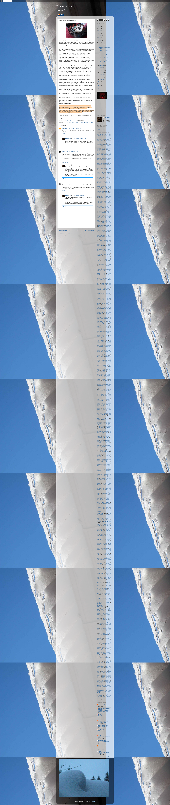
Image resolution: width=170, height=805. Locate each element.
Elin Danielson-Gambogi (101, 236)
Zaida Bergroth (106, 697)
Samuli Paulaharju (104, 590)
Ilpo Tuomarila (100, 330)
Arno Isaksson (105, 182)
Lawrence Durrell (100, 431)
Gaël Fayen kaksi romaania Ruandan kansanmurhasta (103, 711)
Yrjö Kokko (100, 695)
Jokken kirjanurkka (102, 745)
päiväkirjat (99, 558)
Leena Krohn (104, 432)
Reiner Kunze (103, 572)
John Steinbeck (107, 359)
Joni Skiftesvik (104, 360)
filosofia (104, 266)
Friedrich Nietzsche (101, 273)
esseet (110, 260)
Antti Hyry (108, 172)
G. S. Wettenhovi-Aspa (106, 274)
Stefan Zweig (105, 619)
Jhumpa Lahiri (99, 355)
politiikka (99, 554)
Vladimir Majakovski (100, 681)
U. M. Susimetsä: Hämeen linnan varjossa (103, 742)
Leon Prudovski (107, 441)
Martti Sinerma (108, 473)
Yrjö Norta (106, 695)
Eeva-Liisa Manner (101, 231)
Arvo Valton (100, 188)
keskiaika (108, 396)
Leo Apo (102, 440)
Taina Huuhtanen (104, 627)
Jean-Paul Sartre (100, 351)
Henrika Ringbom (107, 314)
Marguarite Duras (107, 456)
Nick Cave (100, 507)
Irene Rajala (104, 335)
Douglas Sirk (109, 222)
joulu (107, 364)
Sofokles (104, 614)
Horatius (108, 321)
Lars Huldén (99, 423)
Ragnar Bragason (106, 558)
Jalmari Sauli (107, 346)
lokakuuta (101, 63)
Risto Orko (109, 577)
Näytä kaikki (109, 756)
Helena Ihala (99, 307)
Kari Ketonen (100, 389)
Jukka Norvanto (99, 375)
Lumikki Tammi (100, 450)
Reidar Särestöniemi (100, 569)
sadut (98, 588)
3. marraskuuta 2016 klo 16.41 (79, 138)
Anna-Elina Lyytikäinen (104, 163)
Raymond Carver (107, 567)
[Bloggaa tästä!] (79, 120)
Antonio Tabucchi (105, 171)
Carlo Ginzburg (99, 202)
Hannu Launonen (100, 294)
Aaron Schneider (107, 138)
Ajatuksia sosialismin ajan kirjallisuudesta (104, 53)
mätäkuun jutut (105, 502)
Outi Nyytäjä (109, 526)
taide (98, 627)
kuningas (104, 415)
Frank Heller (109, 269)
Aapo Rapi (105, 135)
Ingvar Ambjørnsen (108, 332)
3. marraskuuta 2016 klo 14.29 (74, 128)
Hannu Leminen (107, 294)
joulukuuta (101, 44)
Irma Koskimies (99, 337)
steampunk (99, 619)
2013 (99, 85)
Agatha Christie (107, 140)
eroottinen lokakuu (105, 256)
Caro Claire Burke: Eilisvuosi (103, 716)
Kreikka (103, 414)
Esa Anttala (103, 258)
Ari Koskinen (104, 176)
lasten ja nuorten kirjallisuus (77, 122)
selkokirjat (104, 598)
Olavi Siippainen (104, 517)
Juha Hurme (99, 366)
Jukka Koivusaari (100, 374)
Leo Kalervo (107, 440)
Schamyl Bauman (107, 593)
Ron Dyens (109, 582)
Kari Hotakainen (108, 388)
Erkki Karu (102, 253)
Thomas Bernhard (100, 638)
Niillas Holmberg (105, 507)
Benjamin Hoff (103, 196)
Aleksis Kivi (108, 149)
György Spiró (99, 288)
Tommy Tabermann (105, 644)
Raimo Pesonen (99, 563)
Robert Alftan (109, 579)
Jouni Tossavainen (104, 365)
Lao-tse (102, 422)
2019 (99, 37)
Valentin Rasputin (101, 660)
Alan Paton (104, 145)
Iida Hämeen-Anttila (105, 325)
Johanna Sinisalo (108, 356)
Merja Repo (104, 485)
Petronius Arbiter (107, 545)
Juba (109, 365)
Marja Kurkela (104, 460)
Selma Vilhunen (103, 599)
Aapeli (109, 134)
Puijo (107, 555)
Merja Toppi (109, 485)
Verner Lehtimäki (103, 671)
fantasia (100, 265)
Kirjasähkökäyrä (102, 704)
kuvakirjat (98, 419)
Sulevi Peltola (109, 620)
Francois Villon (103, 269)
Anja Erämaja (103, 159)
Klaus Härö (104, 408)
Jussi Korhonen (105, 379)
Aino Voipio (109, 143)
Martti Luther (102, 473)
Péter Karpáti (103, 544)
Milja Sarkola (104, 493)
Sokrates (108, 614)
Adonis (98, 140)
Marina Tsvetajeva (104, 459)
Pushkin (108, 557)
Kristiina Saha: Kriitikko (102, 726)
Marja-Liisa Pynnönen (106, 461)
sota (98, 618)
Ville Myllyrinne (104, 676)
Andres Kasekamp (104, 158)
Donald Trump (103, 222)
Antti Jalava (99, 173)
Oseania (98, 524)
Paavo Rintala (108, 530)
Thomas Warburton (107, 639)
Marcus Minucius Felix (106, 455)
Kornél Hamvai (99, 413)
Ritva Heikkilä (100, 578)
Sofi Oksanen (105, 613)
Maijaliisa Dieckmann (106, 454)
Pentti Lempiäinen (107, 540)
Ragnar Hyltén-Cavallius (101, 559)
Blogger (93, 801)
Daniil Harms (104, 216)
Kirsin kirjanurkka (102, 740)
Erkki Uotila (106, 254)
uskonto (109, 656)
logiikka (98, 446)
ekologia (102, 235)
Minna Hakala (104, 494)
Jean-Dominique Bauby (106, 350)
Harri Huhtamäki (108, 298)
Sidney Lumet (104, 608)
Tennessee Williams (104, 634)
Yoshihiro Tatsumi (107, 692)
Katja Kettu (105, 393)
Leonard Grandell (100, 442)
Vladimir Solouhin (101, 682)
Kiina (98, 399)
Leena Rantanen (104, 433)
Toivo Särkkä (107, 643)
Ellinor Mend (106, 240)
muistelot (99, 501)
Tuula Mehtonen (104, 648)
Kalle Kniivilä (108, 384)
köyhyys (98, 422)
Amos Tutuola (104, 153)
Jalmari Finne (100, 346)
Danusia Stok (100, 217)
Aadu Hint (104, 134)
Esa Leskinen (99, 259)
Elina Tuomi (106, 237)
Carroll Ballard (103, 203)
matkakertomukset (101, 476)
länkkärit (106, 450)
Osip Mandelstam (104, 524)
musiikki (107, 501)
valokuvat (107, 662)
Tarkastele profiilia (101, 129)
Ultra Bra (102, 652)
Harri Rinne (108, 299)
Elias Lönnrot (107, 235)
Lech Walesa (106, 431)
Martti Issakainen (107, 470)
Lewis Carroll (107, 442)
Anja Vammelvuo (105, 160)
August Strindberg (100, 191)
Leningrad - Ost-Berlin (88, 122)
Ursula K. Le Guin (103, 656)
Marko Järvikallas (107, 466)
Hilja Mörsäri (106, 319)
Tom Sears (99, 644)
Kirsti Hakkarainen (106, 405)
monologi (108, 498)
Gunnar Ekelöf (104, 284)
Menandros (99, 485)
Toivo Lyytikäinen (101, 643)
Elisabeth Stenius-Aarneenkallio (106, 239)
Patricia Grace (105, 533)
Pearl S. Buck (100, 535)
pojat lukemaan (105, 553)
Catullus (108, 203)
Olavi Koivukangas (105, 515)
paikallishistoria (101, 531)
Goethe (110, 280)
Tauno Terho (99, 630)
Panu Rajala (99, 533)
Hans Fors (103, 298)
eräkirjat (98, 258)
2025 (99, 26)
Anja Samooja (99, 160)
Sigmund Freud (103, 609)
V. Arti (104, 658)
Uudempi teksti (63, 230)
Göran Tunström (107, 288)
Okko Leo (98, 515)
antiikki (109, 168)
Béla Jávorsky (107, 193)
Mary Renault (100, 474)
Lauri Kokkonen (108, 428)
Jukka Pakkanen (107, 375)
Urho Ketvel (104, 653)
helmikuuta (101, 77)
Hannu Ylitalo (106, 297)
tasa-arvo (100, 629)
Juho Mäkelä (109, 371)
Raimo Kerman (107, 562)
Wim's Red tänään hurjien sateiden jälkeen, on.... (103, 722)
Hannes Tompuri (101, 293)
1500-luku (99, 134)
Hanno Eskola (108, 293)
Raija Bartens (108, 559)
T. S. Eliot (100, 625)
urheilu (98, 653)
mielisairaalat (107, 487)
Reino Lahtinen (108, 572)
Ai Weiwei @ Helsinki (103, 50)
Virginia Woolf (99, 678)
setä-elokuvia (106, 602)
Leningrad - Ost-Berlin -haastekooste (104, 58)
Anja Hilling (108, 159)
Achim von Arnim (100, 139)
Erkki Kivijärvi (108, 253)
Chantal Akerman (107, 206)
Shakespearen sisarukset (101, 606)
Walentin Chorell (100, 685)
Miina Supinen (105, 490)
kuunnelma (105, 418)
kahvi (104, 384)
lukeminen (104, 449)
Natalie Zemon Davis (106, 504)
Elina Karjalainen (108, 236)
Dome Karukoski (104, 221)
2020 (99, 35)
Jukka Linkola (107, 374)
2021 (99, 33)
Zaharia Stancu (99, 697)
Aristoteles (108, 177)
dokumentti (98, 221)
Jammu (104, 347)
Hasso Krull (105, 302)
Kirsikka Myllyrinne (106, 404)
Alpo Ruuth (99, 153)
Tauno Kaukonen (107, 629)
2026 (99, 25)
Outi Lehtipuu (103, 526)
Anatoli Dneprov (104, 154)
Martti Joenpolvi (100, 471)
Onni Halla (103, 523)
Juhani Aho (105, 369)
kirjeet (109, 400)
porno (105, 554)
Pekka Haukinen (107, 535)
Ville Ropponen (101, 677)
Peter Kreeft (109, 544)
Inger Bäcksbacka (108, 331)
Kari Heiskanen (101, 388)
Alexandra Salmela (100, 150)
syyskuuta (101, 65)
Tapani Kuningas (103, 628)
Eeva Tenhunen (108, 230)
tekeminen (108, 633)
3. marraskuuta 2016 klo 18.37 (71, 151)
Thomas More (99, 639)
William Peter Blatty (104, 687)
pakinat (108, 531)
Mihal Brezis (105, 489)
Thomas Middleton (107, 638)
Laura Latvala (100, 427)
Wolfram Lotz (100, 691)
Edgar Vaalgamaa (101, 225)
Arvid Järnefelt (104, 187)
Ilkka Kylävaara (105, 327)
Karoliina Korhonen (104, 390)
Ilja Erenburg (105, 326)
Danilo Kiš (109, 216)
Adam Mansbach (107, 139)
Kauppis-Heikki (103, 394)
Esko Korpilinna (104, 260)
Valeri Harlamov (99, 661)
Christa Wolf (109, 210)
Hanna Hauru (108, 290)
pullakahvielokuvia (101, 557)
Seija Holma (99, 597)
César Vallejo (99, 206)
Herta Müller (106, 318)
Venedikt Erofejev (105, 670)
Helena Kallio (105, 307)
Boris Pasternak (100, 198)
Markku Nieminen (100, 466)
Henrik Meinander (100, 314)
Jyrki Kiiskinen (102, 381)
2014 (99, 83)
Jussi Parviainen (105, 380)
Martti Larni (106, 471)
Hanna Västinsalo (101, 292)
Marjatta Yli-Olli (99, 464)
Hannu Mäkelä (100, 295)
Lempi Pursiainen (106, 436)
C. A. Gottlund (99, 201)
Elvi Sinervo (105, 244)
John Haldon (100, 359)
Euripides (109, 263)
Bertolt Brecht (108, 196)
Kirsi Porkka (104, 403)
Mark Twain (99, 465)
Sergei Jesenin (99, 602)
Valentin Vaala (107, 660)
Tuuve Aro (103, 649)
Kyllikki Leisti (104, 419)
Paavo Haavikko (100, 530)
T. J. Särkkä (109, 624)
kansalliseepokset (100, 386)
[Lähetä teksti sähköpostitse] (76, 120)
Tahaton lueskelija (65, 6)
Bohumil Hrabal (107, 197)
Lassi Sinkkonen (107, 423)
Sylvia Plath (104, 624)
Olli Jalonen (104, 519)
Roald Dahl (98, 579)
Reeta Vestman (107, 568)
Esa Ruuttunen (105, 259)
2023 (99, 30)
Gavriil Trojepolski (67, 122)
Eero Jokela (106, 227)
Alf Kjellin (106, 150)
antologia (102, 169)
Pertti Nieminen (105, 543)
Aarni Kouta (104, 136)
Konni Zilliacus (108, 409)
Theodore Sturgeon (106, 637)
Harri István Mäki (101, 299)
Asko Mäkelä (106, 188)
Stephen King (103, 620)
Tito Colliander (104, 642)
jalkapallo (109, 345)
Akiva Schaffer (100, 144)
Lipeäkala (108, 445)
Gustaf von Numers (106, 287)
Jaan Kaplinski (107, 342)
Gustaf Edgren (104, 285)
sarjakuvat (99, 593)
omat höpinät (107, 521)
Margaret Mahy (99, 456)
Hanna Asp (102, 290)
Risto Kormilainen (103, 577)
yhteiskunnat (99, 692)
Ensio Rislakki (107, 249)
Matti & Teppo (102, 478)
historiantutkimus (101, 321)
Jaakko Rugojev (101, 342)
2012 (99, 87)
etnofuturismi (100, 261)
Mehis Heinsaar (106, 484)
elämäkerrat (108, 245)
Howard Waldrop (100, 322)
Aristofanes (102, 177)
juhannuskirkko (102, 371)
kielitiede (103, 398)
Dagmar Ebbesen (107, 215)
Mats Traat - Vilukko (102, 731)
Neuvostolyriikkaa (100, 506)
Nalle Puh (98, 503)
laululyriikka (101, 426)
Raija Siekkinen (100, 560)
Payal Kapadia (109, 534)
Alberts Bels (103, 148)
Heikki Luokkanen (105, 303)
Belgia (98, 195)
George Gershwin (103, 278)
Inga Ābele (102, 331)
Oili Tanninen (108, 514)
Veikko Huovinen (100, 667)
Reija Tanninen (107, 569)
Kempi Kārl (109, 394)
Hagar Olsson (105, 289)
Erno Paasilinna (105, 255)
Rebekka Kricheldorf (100, 568)
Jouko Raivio (102, 364)
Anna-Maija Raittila (107, 164)
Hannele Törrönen (108, 292)
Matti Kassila (106, 479)
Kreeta (105, 413)
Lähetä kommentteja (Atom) (67, 233)
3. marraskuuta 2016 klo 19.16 (79, 165)
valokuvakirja (100, 662)
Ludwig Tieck (104, 447)
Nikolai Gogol (104, 508)
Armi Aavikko (99, 182)
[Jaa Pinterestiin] (83, 120)
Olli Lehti (108, 519)
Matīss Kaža (106, 475)
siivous (109, 609)
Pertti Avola (99, 543)
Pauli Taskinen (103, 534)
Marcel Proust (99, 455)
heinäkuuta (101, 69)
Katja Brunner (99, 393)
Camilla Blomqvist (107, 201)
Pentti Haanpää (107, 539)
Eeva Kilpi (103, 230)
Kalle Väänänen (107, 385)
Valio (110, 661)
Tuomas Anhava (104, 647)
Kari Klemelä (106, 389)
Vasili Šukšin (104, 665)
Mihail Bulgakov (105, 488)
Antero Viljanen (103, 168)
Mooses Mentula (100, 499)
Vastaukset (65, 135)
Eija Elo (107, 231)
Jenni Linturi (106, 351)
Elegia (63, 151)
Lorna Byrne (104, 446)
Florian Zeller (105, 268)
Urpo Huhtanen (105, 654)
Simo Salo (105, 610)
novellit (99, 511)
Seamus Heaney (105, 594)
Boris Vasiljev (107, 198)
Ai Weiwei (99, 141)
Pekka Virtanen (100, 539)
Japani (106, 349)
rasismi (105, 564)
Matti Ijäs (108, 478)
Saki (109, 588)
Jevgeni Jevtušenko (106, 354)
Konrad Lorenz (102, 410)
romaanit (100, 582)
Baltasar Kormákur (101, 193)
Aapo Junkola (99, 135)
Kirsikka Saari (99, 405)
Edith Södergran (108, 225)
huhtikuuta (101, 74)
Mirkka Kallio (103, 497)
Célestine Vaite (107, 205)
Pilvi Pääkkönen (104, 549)
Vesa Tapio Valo (101, 672)
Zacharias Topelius (106, 696)
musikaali (98, 502)
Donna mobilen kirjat (103, 725)
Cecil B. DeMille (100, 205)
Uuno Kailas (107, 657)
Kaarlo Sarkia (99, 384)
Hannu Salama (99, 297)
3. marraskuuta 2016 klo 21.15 (72, 183)
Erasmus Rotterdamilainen (102, 250)
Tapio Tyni (109, 628)
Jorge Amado (104, 361)
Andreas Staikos (105, 155)
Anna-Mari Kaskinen (108, 165)
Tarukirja (100, 751)
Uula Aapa (101, 657)
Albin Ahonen (109, 148)
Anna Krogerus (105, 162)
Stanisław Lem (106, 618)
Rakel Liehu (99, 564)
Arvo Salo (109, 187)
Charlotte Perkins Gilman (101, 210)
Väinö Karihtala (108, 682)
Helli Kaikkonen (105, 309)
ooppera (108, 523)
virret (98, 680)
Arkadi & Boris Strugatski (105, 179)
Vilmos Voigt (108, 677)
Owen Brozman (99, 529)
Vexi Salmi (108, 672)
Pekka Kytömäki (100, 538)
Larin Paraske (107, 422)
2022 (99, 32)
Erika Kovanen (104, 251)
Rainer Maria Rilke (107, 563)
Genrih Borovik (107, 275)
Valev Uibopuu (106, 661)
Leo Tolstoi (99, 441)
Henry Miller (99, 317)
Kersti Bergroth (107, 395)
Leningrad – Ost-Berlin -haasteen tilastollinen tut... (105, 55)
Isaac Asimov (107, 337)
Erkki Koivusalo (100, 254)
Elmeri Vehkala (106, 241)
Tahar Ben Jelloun (107, 625)
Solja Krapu (99, 615)
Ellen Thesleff (100, 240)
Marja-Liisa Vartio (100, 463)
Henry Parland (105, 317)
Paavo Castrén (107, 529)
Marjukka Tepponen (106, 464)
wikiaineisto (99, 686)
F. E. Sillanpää (108, 264)
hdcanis (64, 183)
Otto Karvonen (105, 525)
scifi (98, 594)
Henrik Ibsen (107, 313)
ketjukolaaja (68, 138)
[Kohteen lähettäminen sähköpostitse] (78, 120)
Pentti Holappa (99, 540)
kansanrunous (108, 386)
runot (98, 585)
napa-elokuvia (104, 503)
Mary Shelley (106, 474)
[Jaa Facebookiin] (82, 120)
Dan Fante (98, 216)
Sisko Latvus (99, 613)
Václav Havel (109, 658)
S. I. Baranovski (107, 585)
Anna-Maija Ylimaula (100, 165)
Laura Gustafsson (108, 426)
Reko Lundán (101, 573)
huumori (105, 323)
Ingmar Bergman (101, 332)
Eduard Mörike (101, 226)
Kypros (103, 420)
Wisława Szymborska (100, 690)
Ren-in (107, 573)
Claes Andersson (102, 212)
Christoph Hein (108, 211)
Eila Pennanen (105, 232)
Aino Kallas (104, 143)
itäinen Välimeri (104, 340)
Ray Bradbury (100, 567)
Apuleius (99, 176)
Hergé (102, 318)
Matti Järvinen (99, 479)
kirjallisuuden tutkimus (101, 400)
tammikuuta (102, 79)
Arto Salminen (104, 186)
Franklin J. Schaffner (102, 270)
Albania (108, 145)
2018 (99, 39)
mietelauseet (99, 488)
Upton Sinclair (108, 652)
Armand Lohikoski (100, 181)
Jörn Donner (108, 381)
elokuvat (99, 243)
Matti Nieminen (104, 480)
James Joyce (99, 347)
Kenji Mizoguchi (101, 395)
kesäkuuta (101, 70)
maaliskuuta (102, 76)
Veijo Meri (108, 666)
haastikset (99, 289)
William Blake (105, 686)
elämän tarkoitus (100, 246)
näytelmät (100, 513)
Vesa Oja (109, 671)
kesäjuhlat (98, 398)
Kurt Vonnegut (101, 417)
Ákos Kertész (106, 144)
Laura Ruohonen (108, 427)
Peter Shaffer (100, 545)
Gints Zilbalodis (104, 280)
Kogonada (103, 409)
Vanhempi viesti (89, 230)
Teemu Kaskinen (102, 633)
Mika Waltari (105, 492)
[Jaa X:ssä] (80, 120)
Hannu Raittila (107, 295)
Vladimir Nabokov (108, 681)
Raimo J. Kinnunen (100, 562)
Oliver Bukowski (105, 518)
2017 (99, 40)
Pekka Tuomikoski (107, 538)
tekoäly (98, 634)
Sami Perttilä (105, 589)
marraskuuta (102, 45)
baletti (110, 192)
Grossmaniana (104, 283)
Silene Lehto (99, 610)
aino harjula (64, 128)
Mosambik (107, 499)
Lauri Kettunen (101, 428)
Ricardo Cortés (104, 574)
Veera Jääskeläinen (101, 666)
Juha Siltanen (99, 369)
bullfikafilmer (107, 200)
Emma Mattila (109, 246)
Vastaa (63, 133)
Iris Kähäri (104, 336)
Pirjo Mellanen (104, 550)
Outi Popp (100, 528)
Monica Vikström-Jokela (101, 498)
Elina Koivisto (100, 237)
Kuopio (110, 415)
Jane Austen (109, 347)
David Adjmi (106, 217)
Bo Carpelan (100, 197)
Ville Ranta (109, 676)
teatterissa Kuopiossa (106, 632)
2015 (99, 81)
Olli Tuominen (99, 521)
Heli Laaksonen (105, 308)
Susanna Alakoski (103, 623)
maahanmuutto (105, 451)
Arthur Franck (103, 183)
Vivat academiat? (105, 680)
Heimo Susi (105, 304)
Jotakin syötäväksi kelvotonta (102, 730)
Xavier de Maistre (107, 691)
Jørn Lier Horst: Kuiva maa (103, 705)
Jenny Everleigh (105, 352)
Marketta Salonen (107, 465)
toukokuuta (101, 72)
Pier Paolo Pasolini (105, 548)
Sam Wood (99, 589)
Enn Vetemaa (99, 249)
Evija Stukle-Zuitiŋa (101, 264)
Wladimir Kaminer (108, 690)
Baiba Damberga (105, 192)
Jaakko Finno (103, 341)
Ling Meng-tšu (103, 445)
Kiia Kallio (108, 398)
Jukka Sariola (99, 376)
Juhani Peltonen (104, 370)
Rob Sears (104, 579)
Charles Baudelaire (100, 207)
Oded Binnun (102, 514)
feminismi (105, 265)
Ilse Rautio (106, 330)
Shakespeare (99, 603)
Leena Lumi (101, 720)
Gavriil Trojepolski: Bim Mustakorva (104, 61)
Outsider (104, 528)
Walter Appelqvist (107, 685)
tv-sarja (108, 649)
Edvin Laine (100, 227)
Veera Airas (109, 665)
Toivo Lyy (109, 642)
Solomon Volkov (104, 615)
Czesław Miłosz (100, 215)
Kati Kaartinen (107, 391)
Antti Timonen (105, 173)
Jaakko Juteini (109, 341)
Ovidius (109, 528)
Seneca (109, 599)
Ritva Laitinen (107, 578)
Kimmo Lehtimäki (105, 399)
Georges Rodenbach (103, 279)
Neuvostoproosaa (108, 506)
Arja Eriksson (99, 178)
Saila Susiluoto (104, 588)
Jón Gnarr (98, 360)
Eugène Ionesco (103, 263)
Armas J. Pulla (107, 181)
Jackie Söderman (104, 345)
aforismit (102, 140)
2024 (99, 28)
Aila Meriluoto (105, 141)
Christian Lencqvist (101, 211)
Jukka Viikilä (106, 376)
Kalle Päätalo (100, 385)
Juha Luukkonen (105, 366)
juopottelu (105, 378)
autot (106, 191)
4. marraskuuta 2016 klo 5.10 (79, 195)
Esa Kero (108, 258)
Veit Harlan (107, 667)
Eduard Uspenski (108, 226)
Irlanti (109, 336)
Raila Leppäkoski (107, 560)
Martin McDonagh (105, 469)
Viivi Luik (104, 675)
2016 (99, 42)
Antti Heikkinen (102, 172)
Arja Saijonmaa (106, 178)
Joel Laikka (105, 355)
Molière (108, 497)
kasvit (109, 390)
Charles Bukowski (108, 207)
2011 (99, 88)
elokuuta (101, 67)
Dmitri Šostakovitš (106, 220)
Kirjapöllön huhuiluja (103, 735)
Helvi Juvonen (104, 312)
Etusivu (76, 230)
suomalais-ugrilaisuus (106, 622)
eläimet (102, 245)
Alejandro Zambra (101, 149)
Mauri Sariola (104, 483)
